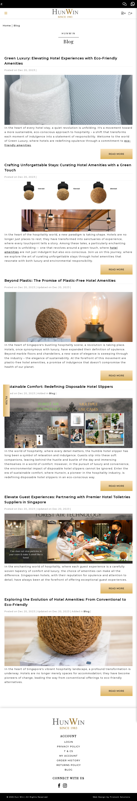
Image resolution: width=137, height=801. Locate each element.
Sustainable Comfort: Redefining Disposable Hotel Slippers (58, 387)
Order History (68, 760)
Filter (6, 400)
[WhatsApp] (133, 4)
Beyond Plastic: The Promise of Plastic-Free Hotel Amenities (60, 281)
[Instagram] (65, 786)
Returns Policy (68, 765)
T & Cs (68, 751)
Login (68, 741)
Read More (116, 154)
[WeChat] (125, 4)
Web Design (99, 797)
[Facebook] (59, 786)
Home (7, 25)
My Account (68, 755)
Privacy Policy (68, 746)
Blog (17, 25)
